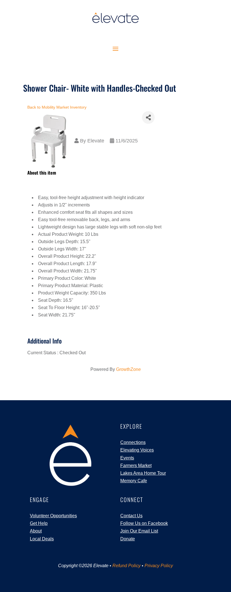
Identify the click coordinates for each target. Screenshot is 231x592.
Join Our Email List (139, 531)
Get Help (39, 523)
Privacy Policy (159, 565)
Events (127, 457)
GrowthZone (128, 369)
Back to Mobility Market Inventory (56, 107)
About (36, 531)
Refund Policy (126, 565)
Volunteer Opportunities (53, 515)
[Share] (148, 117)
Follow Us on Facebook (144, 523)
